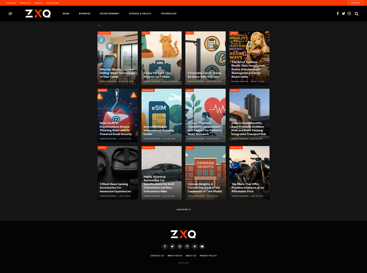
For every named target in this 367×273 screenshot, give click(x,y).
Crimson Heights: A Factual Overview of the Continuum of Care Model (205, 187)
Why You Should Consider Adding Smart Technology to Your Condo (117, 72)
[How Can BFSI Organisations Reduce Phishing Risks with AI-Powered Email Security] (117, 115)
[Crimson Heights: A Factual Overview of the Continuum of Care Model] (205, 173)
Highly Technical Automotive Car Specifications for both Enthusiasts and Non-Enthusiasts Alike (159, 184)
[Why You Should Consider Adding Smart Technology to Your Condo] (117, 58)
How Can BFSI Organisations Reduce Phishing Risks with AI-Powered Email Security (116, 128)
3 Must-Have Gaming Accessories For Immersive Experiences (115, 187)
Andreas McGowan (108, 81)
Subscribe (355, 3)
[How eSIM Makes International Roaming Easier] (161, 115)
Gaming (234, 33)
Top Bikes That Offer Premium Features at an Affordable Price (248, 187)
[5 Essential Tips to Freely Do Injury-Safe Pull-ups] (205, 58)
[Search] (356, 13)
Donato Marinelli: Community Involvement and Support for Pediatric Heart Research (205, 128)
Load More (182, 209)
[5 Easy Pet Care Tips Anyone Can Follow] (161, 58)
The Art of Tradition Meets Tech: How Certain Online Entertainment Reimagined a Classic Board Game (248, 69)
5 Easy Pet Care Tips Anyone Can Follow (157, 74)
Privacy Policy (52, 3)
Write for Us (25, 3)
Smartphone (148, 90)
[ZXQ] (33, 13)
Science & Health (140, 13)
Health (146, 33)
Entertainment (110, 13)
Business (84, 13)
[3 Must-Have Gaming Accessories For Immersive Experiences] (117, 173)
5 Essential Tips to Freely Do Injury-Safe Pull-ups (204, 74)
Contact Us (11, 3)
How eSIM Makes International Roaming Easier (159, 130)
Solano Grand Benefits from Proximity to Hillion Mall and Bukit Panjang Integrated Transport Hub (249, 128)
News (66, 13)
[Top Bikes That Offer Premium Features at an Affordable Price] (249, 173)
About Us (38, 3)
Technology (169, 13)
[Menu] (10, 13)
